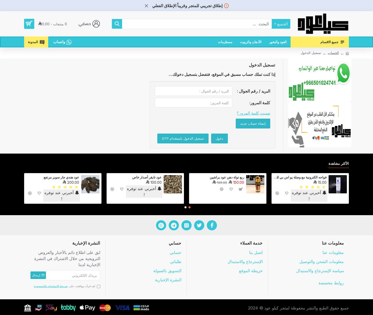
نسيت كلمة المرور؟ (253, 113)
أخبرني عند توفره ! (307, 195)
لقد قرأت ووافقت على (64, 286)
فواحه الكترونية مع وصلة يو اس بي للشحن (300, 177)
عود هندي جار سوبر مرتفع (61, 177)
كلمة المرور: (259, 102)
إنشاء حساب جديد (253, 123)
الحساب (333, 53)
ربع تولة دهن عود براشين (227, 177)
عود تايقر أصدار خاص (147, 177)
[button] (190, 207)
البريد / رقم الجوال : (253, 91)
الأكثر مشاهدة (339, 163)
